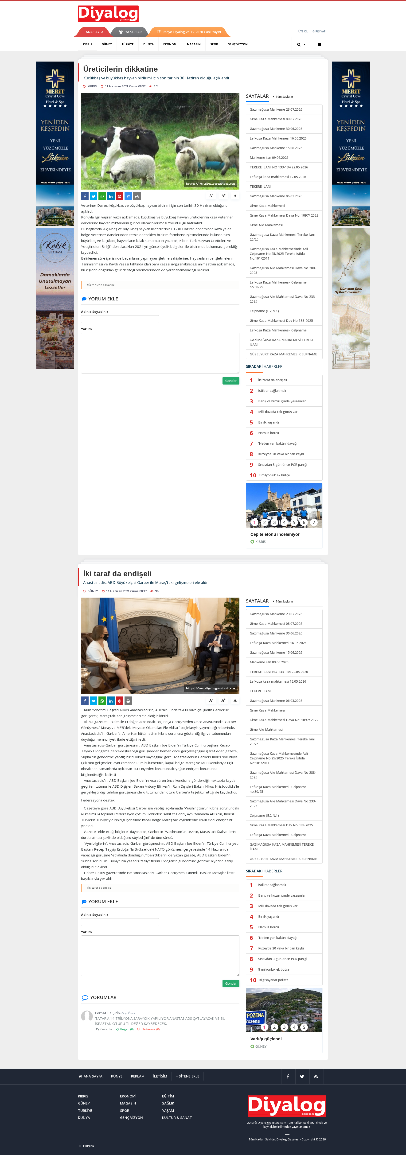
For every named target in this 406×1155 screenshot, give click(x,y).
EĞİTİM (168, 1096)
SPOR (214, 44)
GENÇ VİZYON (238, 44)
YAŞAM (168, 1110)
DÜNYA (148, 44)
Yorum (86, 329)
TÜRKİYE (127, 44)
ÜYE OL (303, 31)
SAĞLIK (168, 1103)
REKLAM (137, 1076)
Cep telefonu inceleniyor (275, 534)
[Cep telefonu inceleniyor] (284, 508)
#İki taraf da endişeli (99, 887)
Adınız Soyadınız (94, 311)
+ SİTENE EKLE (187, 1076)
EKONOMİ (170, 44)
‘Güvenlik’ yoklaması (271, 1039)
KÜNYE (116, 1076)
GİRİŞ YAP (319, 31)
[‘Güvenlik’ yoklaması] (284, 1013)
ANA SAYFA (94, 32)
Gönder (231, 380)
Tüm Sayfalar (284, 97)
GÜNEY (107, 44)
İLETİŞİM (160, 1076)
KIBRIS (87, 44)
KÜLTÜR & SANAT (177, 1117)
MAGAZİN (194, 44)
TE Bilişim (86, 1145)
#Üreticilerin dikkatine (100, 285)
